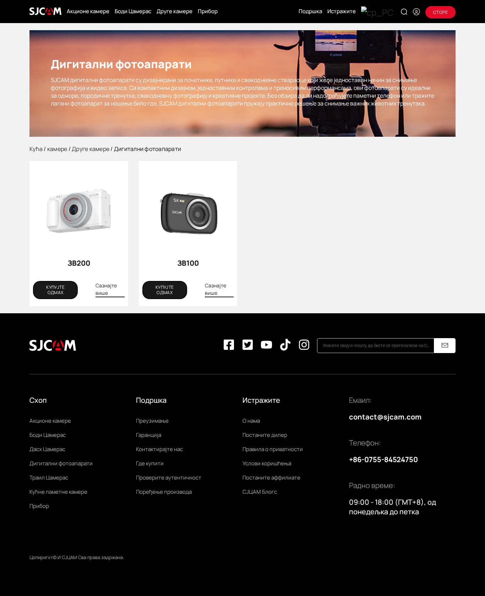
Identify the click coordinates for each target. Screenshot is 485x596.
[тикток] (285, 345)
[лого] (45, 11)
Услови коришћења (267, 463)
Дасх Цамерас (47, 449)
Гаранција (148, 435)
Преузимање (152, 420)
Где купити (150, 463)
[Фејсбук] (229, 345)
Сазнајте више (106, 289)
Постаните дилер (265, 435)
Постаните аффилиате (271, 477)
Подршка (310, 11)
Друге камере (174, 11)
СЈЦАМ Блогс (260, 491)
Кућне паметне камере (58, 491)
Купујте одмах (55, 290)
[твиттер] (248, 345)
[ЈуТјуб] (266, 345)
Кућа (36, 149)
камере (57, 149)
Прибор (208, 11)
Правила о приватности (273, 449)
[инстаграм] (304, 345)
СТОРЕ (440, 12)
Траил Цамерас (48, 477)
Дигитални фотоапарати (61, 463)
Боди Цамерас (133, 11)
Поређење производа (164, 491)
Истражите (341, 11)
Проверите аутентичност (168, 477)
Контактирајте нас (159, 449)
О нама (251, 420)
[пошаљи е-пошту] (445, 345)
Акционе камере (88, 11)
